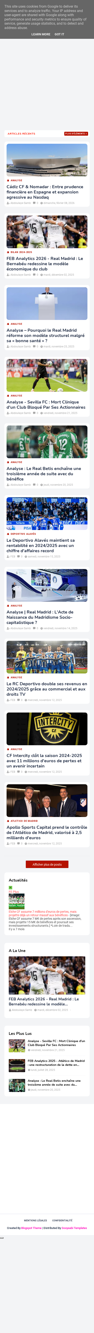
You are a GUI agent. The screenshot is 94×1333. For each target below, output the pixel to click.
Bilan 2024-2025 (21, 252)
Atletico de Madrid (24, 821)
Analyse (16, 180)
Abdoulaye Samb (20, 203)
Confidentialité (62, 1220)
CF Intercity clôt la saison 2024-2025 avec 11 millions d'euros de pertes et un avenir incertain (44, 761)
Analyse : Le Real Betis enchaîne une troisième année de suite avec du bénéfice (44, 474)
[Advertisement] (47, 76)
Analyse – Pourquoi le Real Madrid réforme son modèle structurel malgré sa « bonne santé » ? (46, 336)
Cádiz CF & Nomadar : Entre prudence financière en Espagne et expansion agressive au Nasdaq (45, 192)
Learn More (40, 34)
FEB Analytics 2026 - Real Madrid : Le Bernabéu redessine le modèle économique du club (45, 264)
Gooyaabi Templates (74, 1228)
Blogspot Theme (31, 1228)
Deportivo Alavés (23, 534)
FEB (12, 556)
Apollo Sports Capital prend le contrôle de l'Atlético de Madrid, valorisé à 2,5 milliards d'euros (47, 833)
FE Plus (14, 892)
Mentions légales (35, 1220)
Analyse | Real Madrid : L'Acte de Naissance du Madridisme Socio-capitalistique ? (40, 617)
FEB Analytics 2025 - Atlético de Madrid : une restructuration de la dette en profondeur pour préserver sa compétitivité (56, 1063)
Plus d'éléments (75, 134)
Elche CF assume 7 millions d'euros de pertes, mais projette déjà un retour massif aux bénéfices (43, 913)
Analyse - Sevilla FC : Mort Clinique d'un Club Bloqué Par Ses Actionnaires (46, 405)
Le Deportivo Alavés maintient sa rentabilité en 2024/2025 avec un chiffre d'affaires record (41, 546)
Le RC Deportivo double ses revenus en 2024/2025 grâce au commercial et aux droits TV (47, 689)
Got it (59, 34)
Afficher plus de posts (47, 864)
